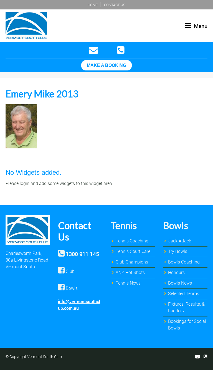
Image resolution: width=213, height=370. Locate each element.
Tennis (124, 225)
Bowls (175, 225)
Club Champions (132, 262)
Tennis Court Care (133, 251)
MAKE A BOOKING (106, 65)
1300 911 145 (82, 254)
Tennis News (128, 283)
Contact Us (114, 4)
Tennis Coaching (132, 241)
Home (93, 4)
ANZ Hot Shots (130, 272)
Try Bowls (177, 251)
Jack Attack (179, 241)
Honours (176, 272)
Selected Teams (183, 293)
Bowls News (180, 283)
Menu (199, 26)
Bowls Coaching (184, 262)
